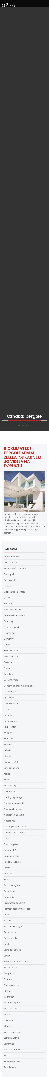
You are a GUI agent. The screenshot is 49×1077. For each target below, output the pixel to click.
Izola (6, 709)
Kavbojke (8, 715)
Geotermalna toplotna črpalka (19, 685)
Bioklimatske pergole (14, 591)
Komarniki (9, 738)
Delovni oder (10, 632)
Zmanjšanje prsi (12, 1061)
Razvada (8, 920)
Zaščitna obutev (12, 1049)
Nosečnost (9, 820)
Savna (7, 955)
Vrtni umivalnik (11, 1037)
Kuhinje (7, 744)
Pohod (7, 879)
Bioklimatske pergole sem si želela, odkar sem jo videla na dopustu (22, 457)
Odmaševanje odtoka (14, 832)
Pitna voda (9, 873)
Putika (7, 914)
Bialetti (7, 586)
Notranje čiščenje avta (15, 826)
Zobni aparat (10, 1067)
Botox (7, 597)
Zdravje (7, 1055)
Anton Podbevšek (12, 556)
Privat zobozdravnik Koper (17, 908)
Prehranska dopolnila (14, 902)
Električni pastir (11, 650)
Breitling (8, 603)
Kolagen (8, 732)
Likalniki (8, 756)
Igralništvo (9, 697)
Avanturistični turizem (15, 568)
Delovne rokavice (12, 627)
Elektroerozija (11, 656)
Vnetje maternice (12, 1032)
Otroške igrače (11, 844)
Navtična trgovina (13, 809)
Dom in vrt (9, 638)
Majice (7, 773)
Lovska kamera (11, 767)
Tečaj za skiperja (12, 1002)
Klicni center (10, 726)
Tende (7, 1014)
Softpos (8, 979)
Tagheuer (9, 996)
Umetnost (9, 1020)
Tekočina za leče (12, 1008)
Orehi (6, 838)
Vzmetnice (9, 1043)
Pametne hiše (10, 850)
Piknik (7, 867)
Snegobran (9, 973)
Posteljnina (9, 891)
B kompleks (9, 574)
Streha (7, 990)
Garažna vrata (11, 679)
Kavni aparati (10, 721)
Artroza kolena (11, 562)
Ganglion (8, 674)
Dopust (7, 644)
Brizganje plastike (13, 609)
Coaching (8, 621)
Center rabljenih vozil (14, 615)
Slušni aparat (10, 967)
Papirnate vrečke (12, 861)
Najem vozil (9, 791)
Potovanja (9, 897)
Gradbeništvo (10, 691)
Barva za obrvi (11, 580)
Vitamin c (8, 1026)
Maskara (8, 779)
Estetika (8, 662)
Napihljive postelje (13, 797)
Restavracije (10, 932)
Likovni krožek (11, 762)
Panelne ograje (11, 856)
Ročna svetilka (11, 938)
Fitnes (7, 668)
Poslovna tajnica (12, 885)
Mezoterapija (10, 785)
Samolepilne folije (12, 949)
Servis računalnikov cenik (16, 961)
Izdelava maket (11, 703)
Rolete (7, 944)
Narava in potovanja (14, 803)
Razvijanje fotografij (14, 926)
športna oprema (12, 985)
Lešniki (7, 750)
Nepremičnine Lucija (14, 814)
